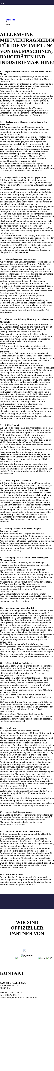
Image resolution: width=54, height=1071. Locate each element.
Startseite (10, 20)
